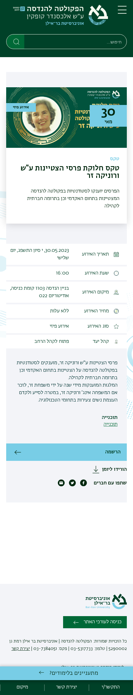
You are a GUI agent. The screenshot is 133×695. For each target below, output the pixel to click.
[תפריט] (122, 12)
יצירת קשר (20, 649)
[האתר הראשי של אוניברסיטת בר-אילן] (106, 608)
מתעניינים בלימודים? (73, 673)
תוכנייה (111, 424)
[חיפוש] (15, 41)
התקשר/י (111, 687)
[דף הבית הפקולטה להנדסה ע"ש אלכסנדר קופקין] (57, 18)
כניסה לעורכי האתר (103, 622)
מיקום (22, 687)
